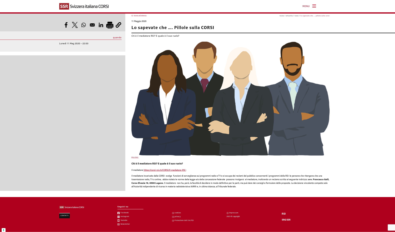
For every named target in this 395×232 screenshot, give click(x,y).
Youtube (124, 220)
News (297, 16)
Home (282, 16)
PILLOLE (134, 157)
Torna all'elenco (140, 15)
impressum (233, 213)
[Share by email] (92, 25)
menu (306, 6)
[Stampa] (110, 25)
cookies (178, 213)
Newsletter (125, 224)
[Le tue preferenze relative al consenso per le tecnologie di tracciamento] (4, 230)
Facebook (125, 213)
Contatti (64, 216)
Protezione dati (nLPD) (184, 220)
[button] (118, 25)
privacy (178, 217)
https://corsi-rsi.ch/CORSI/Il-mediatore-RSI (164, 170)
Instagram (125, 217)
